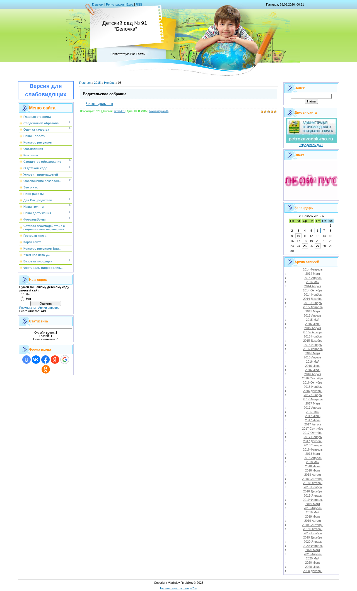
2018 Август (312, 474)
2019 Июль (312, 516)
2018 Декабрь (312, 491)
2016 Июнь (312, 365)
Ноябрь (109, 82)
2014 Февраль (313, 269)
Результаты (27, 307)
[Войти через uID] (26, 359)
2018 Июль (312, 470)
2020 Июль (312, 566)
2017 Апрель (313, 407)
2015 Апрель (313, 315)
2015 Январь (313, 303)
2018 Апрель (313, 458)
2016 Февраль (313, 349)
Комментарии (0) (158, 111)
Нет (28, 298)
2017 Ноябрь (313, 437)
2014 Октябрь (312, 290)
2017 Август (312, 424)
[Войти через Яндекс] (55, 359)
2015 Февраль (313, 307)
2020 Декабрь (312, 571)
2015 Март (312, 311)
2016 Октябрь (312, 382)
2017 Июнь (312, 416)
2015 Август (312, 328)
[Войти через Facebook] (45, 359)
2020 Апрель (313, 554)
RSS (139, 4)
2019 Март (312, 504)
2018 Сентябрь (312, 478)
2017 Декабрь (312, 441)
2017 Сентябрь (312, 428)
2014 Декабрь (312, 298)
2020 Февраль (313, 545)
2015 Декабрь (312, 340)
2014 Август (312, 286)
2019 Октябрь (312, 529)
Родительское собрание (104, 94)
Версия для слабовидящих (45, 90)
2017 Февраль (313, 399)
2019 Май (312, 512)
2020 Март (312, 550)
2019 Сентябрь (312, 525)
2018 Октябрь (312, 483)
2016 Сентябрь (312, 378)
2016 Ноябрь (313, 386)
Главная (97, 4)
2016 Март (312, 353)
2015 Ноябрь (313, 336)
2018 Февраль (313, 449)
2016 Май (312, 361)
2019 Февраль (313, 499)
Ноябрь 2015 (311, 216)
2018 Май (312, 462)
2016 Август (312, 374)
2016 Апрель (313, 357)
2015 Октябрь (312, 332)
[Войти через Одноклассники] (46, 369)
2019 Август (312, 520)
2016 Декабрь (312, 391)
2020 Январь (313, 541)
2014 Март (312, 273)
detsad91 (119, 111)
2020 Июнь (312, 562)
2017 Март (312, 403)
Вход (129, 4)
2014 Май (312, 282)
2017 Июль (312, 420)
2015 (97, 82)
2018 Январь (313, 445)
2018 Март (312, 453)
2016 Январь (313, 344)
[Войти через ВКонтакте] (36, 359)
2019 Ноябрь (313, 533)
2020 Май (312, 558)
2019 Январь (313, 495)
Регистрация (115, 4)
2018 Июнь (312, 466)
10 (298, 236)
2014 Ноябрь (313, 294)
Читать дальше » (99, 104)
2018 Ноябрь (313, 487)
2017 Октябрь (312, 432)
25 (305, 246)
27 (317, 246)
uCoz (193, 588)
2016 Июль (312, 370)
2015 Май (312, 319)
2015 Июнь (312, 324)
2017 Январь (313, 395)
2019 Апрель (313, 508)
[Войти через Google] (64, 359)
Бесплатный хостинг (174, 588)
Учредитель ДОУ (311, 145)
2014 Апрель (313, 277)
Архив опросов (48, 307)
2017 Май (312, 411)
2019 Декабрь (312, 537)
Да (28, 294)
